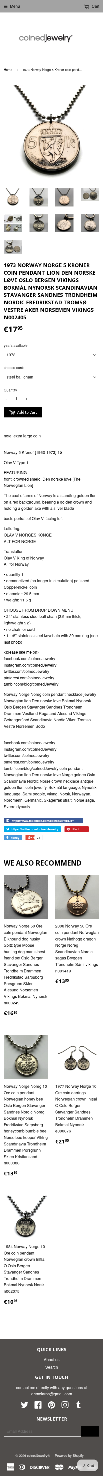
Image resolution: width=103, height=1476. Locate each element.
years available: (16, 345)
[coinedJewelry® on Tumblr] (78, 1406)
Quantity (10, 389)
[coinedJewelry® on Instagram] (65, 1406)
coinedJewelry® (38, 1455)
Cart (95, 6)
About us (52, 1359)
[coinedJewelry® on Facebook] (38, 1406)
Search (51, 1367)
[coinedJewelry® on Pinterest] (51, 1406)
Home (8, 69)
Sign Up (90, 1431)
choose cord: (14, 367)
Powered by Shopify (69, 1455)
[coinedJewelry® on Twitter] (24, 1406)
